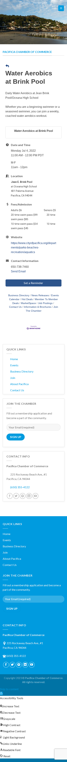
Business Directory (18, 295)
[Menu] (61, 8)
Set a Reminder (33, 283)
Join (12, 377)
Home (14, 359)
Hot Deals (27, 299)
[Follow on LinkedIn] (29, 496)
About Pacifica (19, 384)
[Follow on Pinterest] (23, 496)
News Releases (40, 295)
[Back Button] (7, 66)
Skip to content (9, 689)
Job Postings (45, 303)
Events (14, 365)
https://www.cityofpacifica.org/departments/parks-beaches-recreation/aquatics (33, 248)
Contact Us (25, 2)
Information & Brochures (37, 307)
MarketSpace (28, 303)
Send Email (18, 271)
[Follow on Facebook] (10, 496)
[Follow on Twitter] (16, 496)
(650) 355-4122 (20, 487)
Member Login (40, 2)
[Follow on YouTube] (35, 496)
